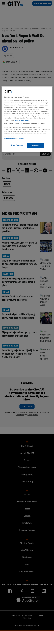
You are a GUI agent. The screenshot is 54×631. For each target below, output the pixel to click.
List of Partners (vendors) (14, 138)
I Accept (35, 145)
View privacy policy (22, 120)
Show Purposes (17, 145)
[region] (27, 119)
